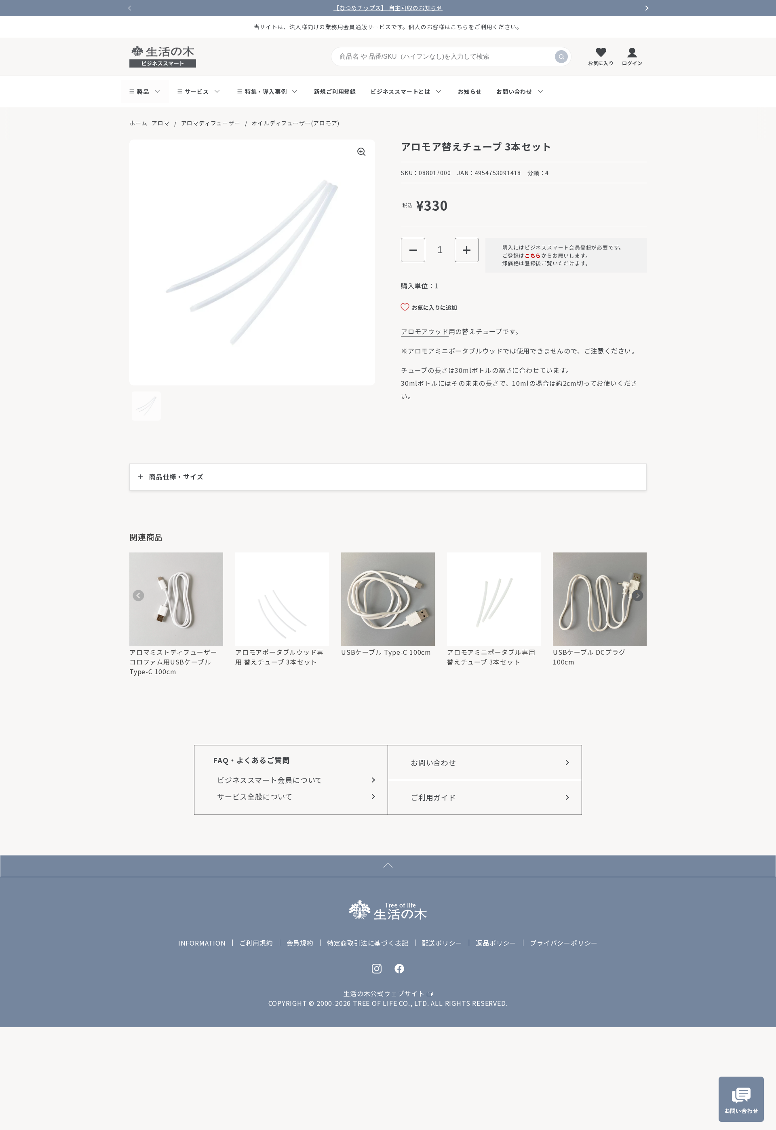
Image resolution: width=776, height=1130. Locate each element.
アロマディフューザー (210, 123)
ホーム (138, 123)
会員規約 (300, 943)
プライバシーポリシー (564, 943)
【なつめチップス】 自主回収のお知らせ (388, 8)
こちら (533, 255)
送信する (561, 56)
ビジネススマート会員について (270, 779)
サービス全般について (255, 796)
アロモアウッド (425, 331)
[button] (413, 250)
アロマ (160, 123)
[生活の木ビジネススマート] (162, 57)
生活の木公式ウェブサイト (384, 993)
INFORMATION (202, 943)
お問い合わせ (433, 762)
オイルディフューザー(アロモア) (295, 123)
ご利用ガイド (433, 797)
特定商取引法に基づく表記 (368, 943)
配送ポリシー (442, 943)
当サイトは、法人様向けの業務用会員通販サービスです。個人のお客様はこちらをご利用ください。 (388, 27)
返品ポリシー (496, 943)
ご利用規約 (256, 943)
